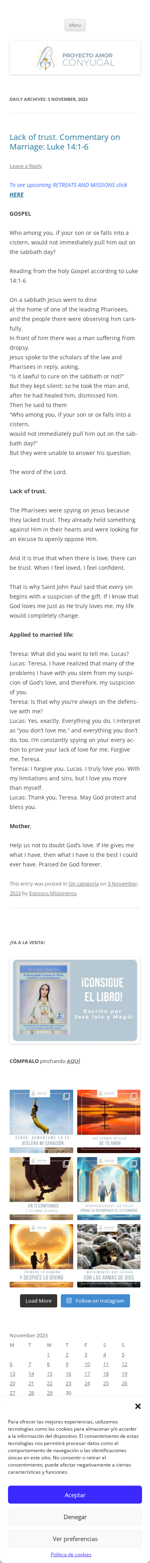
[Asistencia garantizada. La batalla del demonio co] (109, 1255)
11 (106, 1364)
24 (87, 1383)
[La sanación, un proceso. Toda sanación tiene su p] (41, 1121)
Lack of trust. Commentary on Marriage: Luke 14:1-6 (65, 142)
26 (124, 1383)
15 (49, 1373)
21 (31, 1383)
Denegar (75, 1517)
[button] (138, 1406)
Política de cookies (71, 1554)
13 (12, 1373)
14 (31, 1373)
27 (12, 1392)
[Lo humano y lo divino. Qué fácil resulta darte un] (41, 1255)
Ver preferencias (75, 1539)
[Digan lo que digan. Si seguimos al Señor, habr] (109, 1188)
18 (106, 1373)
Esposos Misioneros (52, 893)
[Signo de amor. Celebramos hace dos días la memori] (41, 1188)
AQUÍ (73, 1061)
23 (68, 1383)
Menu (75, 25)
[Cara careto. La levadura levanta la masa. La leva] (109, 1121)
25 (106, 1383)
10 (87, 1364)
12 (124, 1364)
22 (49, 1383)
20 (12, 1383)
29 (49, 1392)
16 (68, 1373)
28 (31, 1392)
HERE (17, 194)
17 (87, 1373)
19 (124, 1373)
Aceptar (75, 1495)
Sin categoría (83, 883)
